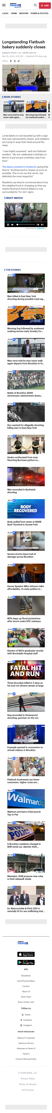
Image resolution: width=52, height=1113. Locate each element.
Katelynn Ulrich (9, 53)
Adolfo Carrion (29, 53)
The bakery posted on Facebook (19, 167)
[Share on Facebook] (11, 61)
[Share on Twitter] (15, 61)
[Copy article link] (18, 61)
